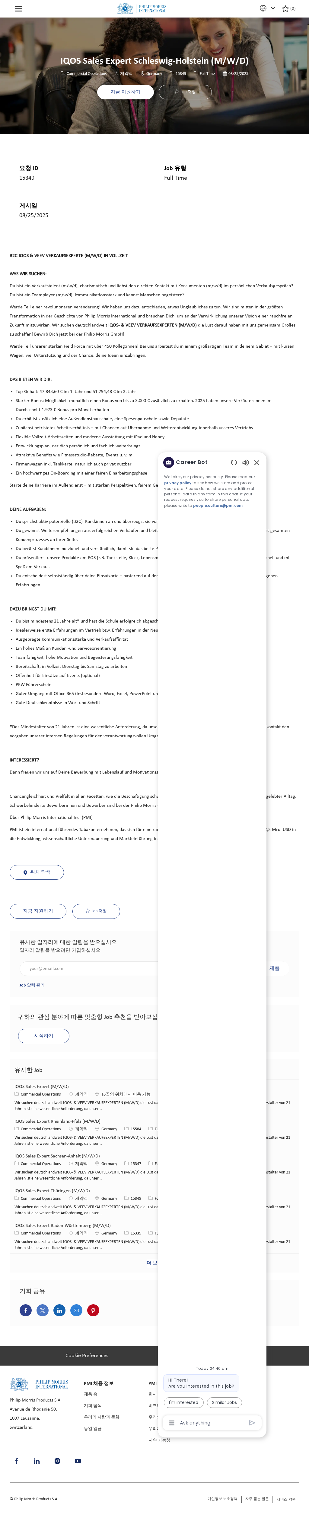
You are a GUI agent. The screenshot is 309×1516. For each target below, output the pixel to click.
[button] (125, 92)
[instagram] (57, 1461)
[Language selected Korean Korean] (268, 8)
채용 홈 (90, 1394)
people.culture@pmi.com (218, 505)
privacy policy (177, 482)
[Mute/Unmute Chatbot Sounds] (245, 462)
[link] (32, 985)
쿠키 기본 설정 (85, 1356)
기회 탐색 (93, 1406)
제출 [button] (274, 968)
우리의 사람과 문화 (101, 1417)
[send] (252, 1423)
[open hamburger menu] (18, 8)
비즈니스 (156, 1406)
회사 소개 (157, 1394)
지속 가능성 (159, 1440)
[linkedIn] (36, 1461)
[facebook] (16, 1461)
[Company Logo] (141, 8)
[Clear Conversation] (234, 462)
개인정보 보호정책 (222, 1499)
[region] (212, 942)
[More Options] (172, 1423)
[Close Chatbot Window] (257, 462)
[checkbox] (185, 92)
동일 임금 (93, 1429)
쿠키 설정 (93, 193)
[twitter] (77, 1461)
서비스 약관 (286, 1500)
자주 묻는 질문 (257, 1499)
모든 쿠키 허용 (220, 193)
